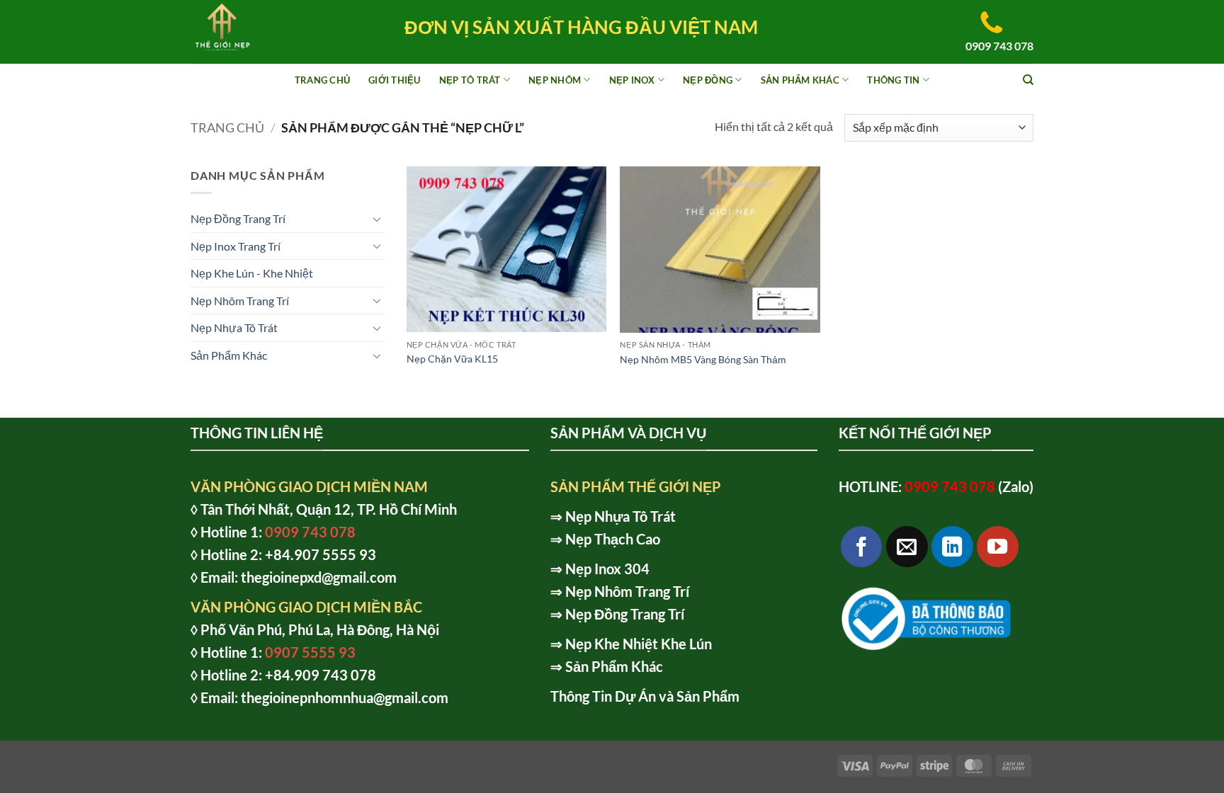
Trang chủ (227, 127)
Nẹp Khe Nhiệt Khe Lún (638, 643)
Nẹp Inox (632, 80)
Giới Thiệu (394, 80)
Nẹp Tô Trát (470, 80)
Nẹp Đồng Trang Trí (238, 218)
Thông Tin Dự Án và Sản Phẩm (645, 696)
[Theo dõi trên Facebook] (862, 547)
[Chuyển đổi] (376, 218)
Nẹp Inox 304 (607, 568)
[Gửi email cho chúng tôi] (907, 547)
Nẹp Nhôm (554, 80)
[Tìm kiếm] (1028, 80)
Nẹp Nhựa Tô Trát (234, 327)
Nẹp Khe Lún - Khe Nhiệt (252, 273)
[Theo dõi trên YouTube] (998, 547)
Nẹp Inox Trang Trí (235, 246)
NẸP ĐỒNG (707, 80)
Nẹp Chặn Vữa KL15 (452, 359)
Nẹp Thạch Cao (612, 538)
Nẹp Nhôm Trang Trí (240, 300)
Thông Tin (893, 80)
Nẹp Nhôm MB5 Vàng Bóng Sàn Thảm (703, 359)
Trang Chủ (322, 80)
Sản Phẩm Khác (800, 80)
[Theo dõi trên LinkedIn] (952, 547)
